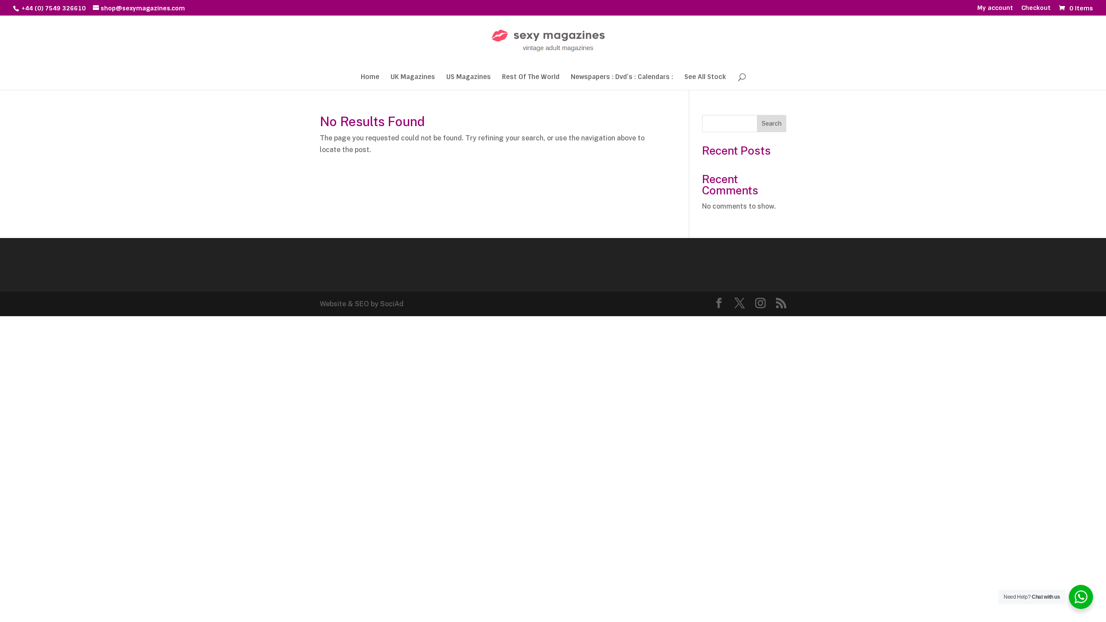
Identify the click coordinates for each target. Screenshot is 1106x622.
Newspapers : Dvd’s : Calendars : (622, 77)
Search (772, 123)
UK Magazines (413, 77)
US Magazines (468, 77)
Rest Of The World (530, 77)
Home (370, 77)
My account (995, 8)
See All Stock (705, 77)
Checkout (1036, 8)
